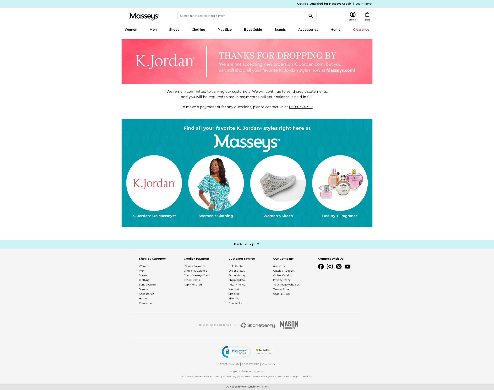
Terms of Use (281, 289)
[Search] (310, 16)
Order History (236, 275)
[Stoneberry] (258, 325)
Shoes (174, 29)
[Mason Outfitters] (289, 325)
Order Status (236, 270)
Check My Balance (195, 270)
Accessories (308, 29)
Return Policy (236, 284)
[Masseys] (144, 16)
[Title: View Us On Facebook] (321, 266)
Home (336, 29)
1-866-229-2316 (250, 364)
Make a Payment (194, 266)
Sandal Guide (147, 284)
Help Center (236, 266)
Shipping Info (236, 279)
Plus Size (225, 29)
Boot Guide (253, 29)
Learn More (363, 3)
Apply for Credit (193, 284)
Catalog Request (283, 270)
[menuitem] (131, 29)
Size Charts (235, 298)
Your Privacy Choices (286, 284)
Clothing (198, 29)
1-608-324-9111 (301, 107)
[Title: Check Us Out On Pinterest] (339, 266)
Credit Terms (192, 279)
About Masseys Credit (197, 275)
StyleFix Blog (281, 293)
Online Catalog (282, 275)
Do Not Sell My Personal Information (247, 386)
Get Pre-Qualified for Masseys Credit (324, 3)
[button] (236, 352)
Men (153, 29)
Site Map (234, 293)
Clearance (361, 29)
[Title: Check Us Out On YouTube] (347, 266)
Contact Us (235, 303)
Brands (280, 29)
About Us (279, 266)
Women (131, 29)
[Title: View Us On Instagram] (330, 266)
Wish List (233, 289)
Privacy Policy (281, 279)
